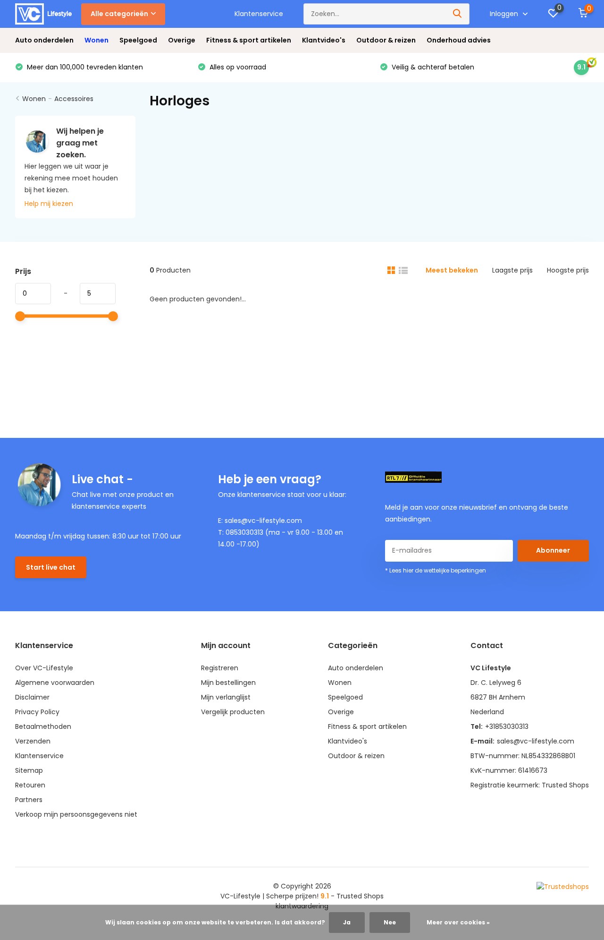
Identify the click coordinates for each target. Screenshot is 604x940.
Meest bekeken (452, 270)
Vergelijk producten (233, 712)
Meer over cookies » (458, 922)
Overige (181, 40)
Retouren (30, 785)
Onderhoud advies (459, 40)
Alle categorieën (119, 13)
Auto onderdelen (44, 40)
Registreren (219, 668)
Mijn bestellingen (228, 682)
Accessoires (73, 98)
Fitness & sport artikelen (248, 40)
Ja (347, 922)
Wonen (96, 40)
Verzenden (32, 741)
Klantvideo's (323, 40)
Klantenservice (259, 13)
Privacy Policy (37, 712)
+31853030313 (506, 726)
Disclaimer (32, 697)
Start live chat (51, 567)
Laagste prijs (512, 270)
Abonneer (553, 550)
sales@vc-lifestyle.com (535, 741)
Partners (28, 799)
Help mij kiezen (49, 203)
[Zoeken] (458, 14)
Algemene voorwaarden (54, 682)
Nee (390, 922)
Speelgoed (138, 40)
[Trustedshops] (563, 886)
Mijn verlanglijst (226, 697)
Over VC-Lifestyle (44, 668)
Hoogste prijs (568, 270)
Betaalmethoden (43, 726)
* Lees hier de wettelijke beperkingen (435, 570)
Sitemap (29, 770)
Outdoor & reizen (386, 40)
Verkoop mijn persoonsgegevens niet (76, 814)
